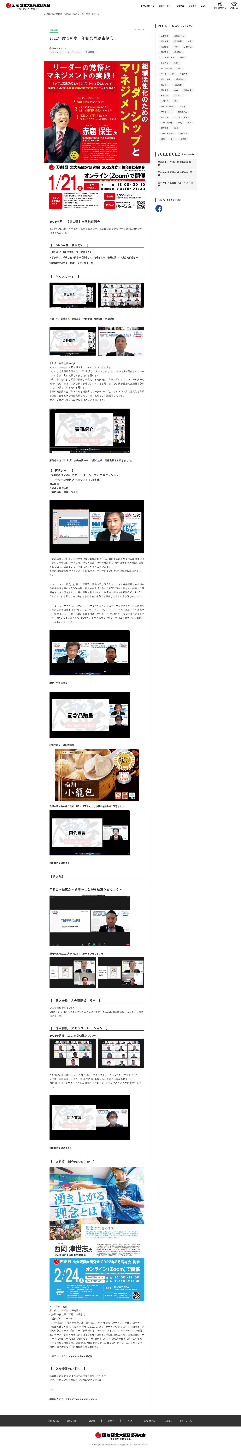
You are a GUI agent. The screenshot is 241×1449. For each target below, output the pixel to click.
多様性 (183, 139)
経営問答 (164, 128)
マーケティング (167, 133)
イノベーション (167, 58)
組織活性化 (179, 36)
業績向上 (164, 52)
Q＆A (203, 6)
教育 (189, 123)
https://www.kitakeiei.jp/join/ (81, 1399)
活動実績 (180, 6)
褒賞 (180, 123)
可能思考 (183, 74)
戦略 (176, 63)
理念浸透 (164, 47)
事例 (176, 47)
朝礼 (176, 128)
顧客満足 (178, 95)
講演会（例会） (165, 6)
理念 (180, 68)
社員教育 (164, 63)
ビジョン (164, 85)
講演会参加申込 (149, 1421)
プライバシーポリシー (187, 1421)
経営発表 (164, 90)
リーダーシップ (73, 52)
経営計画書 (90, 52)
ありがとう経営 (167, 106)
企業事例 (192, 6)
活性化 (182, 106)
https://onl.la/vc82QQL (80, 1356)
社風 (189, 41)
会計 (172, 139)
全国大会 (164, 101)
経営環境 (183, 133)
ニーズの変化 (166, 123)
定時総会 (187, 90)
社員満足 (164, 95)
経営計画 (164, 117)
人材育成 (187, 47)
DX (175, 101)
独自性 (182, 58)
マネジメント (56, 52)
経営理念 (178, 52)
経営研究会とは (148, 6)
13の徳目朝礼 (166, 68)
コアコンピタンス (181, 117)
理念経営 (178, 85)
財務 (163, 139)
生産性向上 (182, 112)
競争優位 (180, 79)
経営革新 (178, 41)
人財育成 (164, 36)
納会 (176, 90)
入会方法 (168, 1421)
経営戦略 (164, 41)
